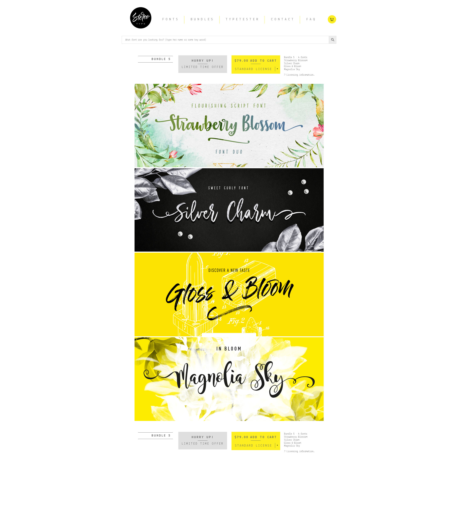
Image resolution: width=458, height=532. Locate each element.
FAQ (311, 19)
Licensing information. (301, 75)
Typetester (243, 19)
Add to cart (263, 61)
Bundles (203, 19)
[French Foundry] (141, 18)
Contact (283, 19)
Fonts (170, 19)
